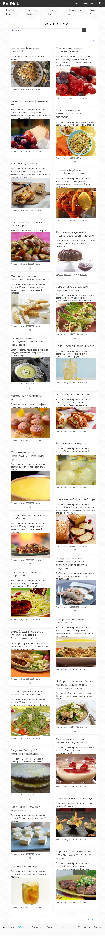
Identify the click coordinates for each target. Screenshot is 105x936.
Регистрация (90, 4)
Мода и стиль (32, 10)
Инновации (98, 927)
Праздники (94, 10)
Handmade (31, 14)
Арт (70, 14)
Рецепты (93, 14)
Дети (49, 14)
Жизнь (50, 10)
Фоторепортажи (75, 10)
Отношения (10, 10)
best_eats (22, 89)
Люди (7, 14)
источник (38, 89)
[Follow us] (19, 927)
